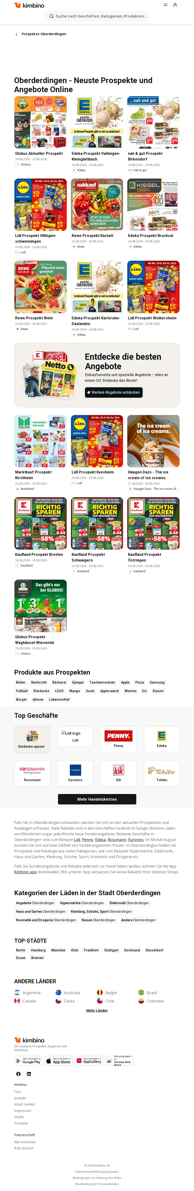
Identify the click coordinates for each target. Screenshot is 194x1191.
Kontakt (20, 1098)
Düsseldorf (154, 950)
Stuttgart (111, 950)
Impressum (22, 1110)
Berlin (20, 950)
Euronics (136, 839)
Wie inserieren (25, 1142)
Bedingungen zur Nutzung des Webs (97, 1178)
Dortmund (132, 950)
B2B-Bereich (24, 1148)
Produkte (21, 1123)
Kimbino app (25, 871)
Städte (19, 1117)
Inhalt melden (24, 1104)
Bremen (37, 958)
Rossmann (117, 839)
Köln (74, 950)
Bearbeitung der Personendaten (97, 1184)
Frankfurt (91, 950)
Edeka (100, 839)
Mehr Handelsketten (97, 799)
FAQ (17, 1091)
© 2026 (97, 1165)
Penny (87, 839)
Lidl (77, 839)
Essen (21, 958)
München (58, 950)
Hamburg (38, 950)
